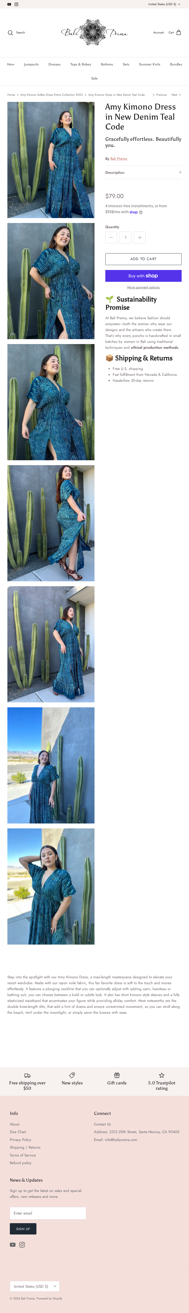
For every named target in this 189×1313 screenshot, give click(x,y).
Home (11, 95)
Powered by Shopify (49, 1298)
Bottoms (107, 64)
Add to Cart (143, 259)
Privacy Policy (20, 1139)
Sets (126, 64)
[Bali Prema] (94, 32)
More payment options (143, 287)
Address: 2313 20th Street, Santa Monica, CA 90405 (136, 1132)
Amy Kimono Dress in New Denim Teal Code (116, 95)
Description (114, 172)
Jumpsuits (31, 64)
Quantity (112, 227)
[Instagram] (16, 4)
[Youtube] (9, 4)
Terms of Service (23, 1155)
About (14, 1124)
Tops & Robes (80, 64)
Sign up (23, 1229)
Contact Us (102, 1124)
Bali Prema (118, 158)
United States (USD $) (162, 4)
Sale (94, 78)
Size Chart (18, 1132)
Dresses (54, 64)
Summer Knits (149, 64)
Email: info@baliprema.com (115, 1139)
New (10, 64)
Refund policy (21, 1163)
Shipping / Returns (25, 1147)
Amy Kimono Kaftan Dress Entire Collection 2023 (51, 95)
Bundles (176, 64)
